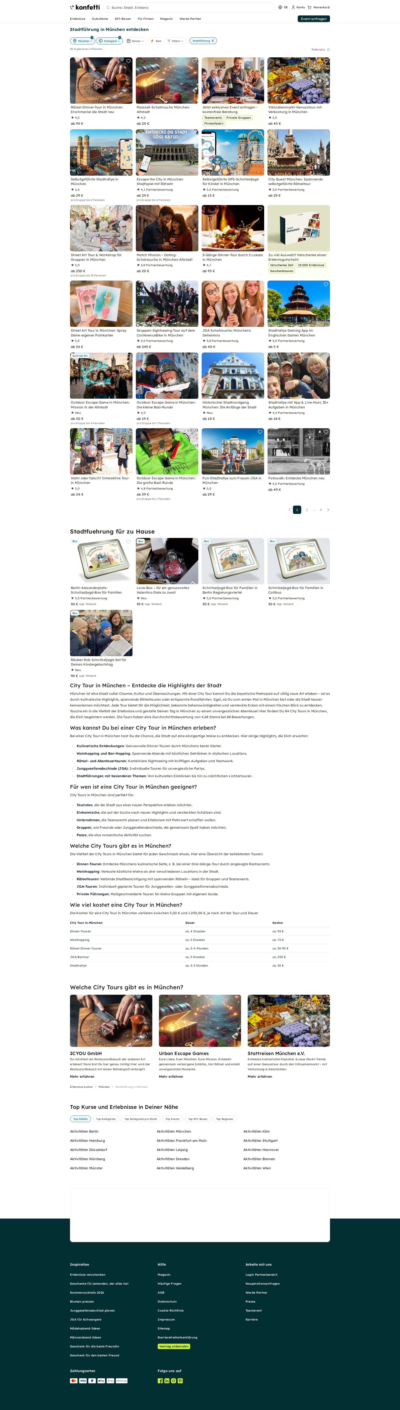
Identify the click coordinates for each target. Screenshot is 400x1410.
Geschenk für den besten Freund (94, 1355)
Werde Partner (190, 19)
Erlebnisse (77, 19)
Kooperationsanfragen (263, 1283)
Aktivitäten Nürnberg (87, 1159)
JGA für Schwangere (85, 1319)
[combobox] (189, 8)
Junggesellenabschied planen (92, 1310)
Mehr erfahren (82, 1076)
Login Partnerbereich (262, 1275)
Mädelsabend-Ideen (85, 1328)
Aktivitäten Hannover (261, 1150)
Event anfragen (314, 19)
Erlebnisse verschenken (87, 1275)
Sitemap (164, 1328)
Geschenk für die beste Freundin (94, 1346)
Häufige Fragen (169, 1283)
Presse (250, 1301)
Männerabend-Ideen (85, 1337)
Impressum (166, 1319)
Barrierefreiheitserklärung (177, 1337)
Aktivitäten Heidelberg (175, 1168)
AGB (161, 1292)
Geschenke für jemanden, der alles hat (99, 1283)
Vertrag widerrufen (174, 1346)
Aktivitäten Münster (86, 1168)
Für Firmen (146, 19)
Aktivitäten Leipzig (172, 1150)
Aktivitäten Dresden (173, 1159)
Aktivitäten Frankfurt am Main (182, 1140)
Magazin (166, 19)
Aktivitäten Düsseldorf (88, 1150)
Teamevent (254, 1310)
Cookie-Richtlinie (171, 1310)
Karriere (252, 1319)
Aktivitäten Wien (257, 1168)
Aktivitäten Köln (256, 1131)
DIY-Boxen (123, 19)
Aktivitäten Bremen (259, 1159)
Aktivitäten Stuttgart (260, 1140)
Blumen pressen (82, 1301)
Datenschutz (167, 1301)
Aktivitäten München (174, 1131)
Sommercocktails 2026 (87, 1292)
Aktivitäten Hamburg (87, 1140)
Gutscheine (100, 19)
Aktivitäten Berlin (84, 1131)
